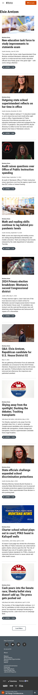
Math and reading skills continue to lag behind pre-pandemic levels (18, 225)
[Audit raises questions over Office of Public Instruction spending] (18, 150)
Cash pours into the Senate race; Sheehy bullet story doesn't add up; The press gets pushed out (18, 593)
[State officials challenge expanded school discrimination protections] (18, 454)
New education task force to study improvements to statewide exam (18, 44)
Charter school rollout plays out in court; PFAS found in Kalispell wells (18, 533)
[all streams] (35, 692)
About (6, 652)
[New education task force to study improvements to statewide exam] (18, 24)
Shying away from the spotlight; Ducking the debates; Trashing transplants (15, 410)
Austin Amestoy (6, 51)
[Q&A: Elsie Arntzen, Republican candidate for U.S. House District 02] (18, 333)
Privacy (6, 661)
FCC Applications (9, 669)
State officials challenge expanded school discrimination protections (17, 473)
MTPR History (8, 657)
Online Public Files (9, 670)
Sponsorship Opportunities (12, 659)
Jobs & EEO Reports (10, 672)
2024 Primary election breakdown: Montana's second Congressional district (15, 286)
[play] (3, 693)
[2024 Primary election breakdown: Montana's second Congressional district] (18, 266)
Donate (31, 3)
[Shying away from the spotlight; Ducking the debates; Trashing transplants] (18, 389)
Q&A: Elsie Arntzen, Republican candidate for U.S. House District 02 (16, 352)
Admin (6, 662)
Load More (19, 628)
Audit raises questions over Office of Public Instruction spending (18, 170)
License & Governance (10, 666)
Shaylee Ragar (6, 177)
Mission (6, 656)
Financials (7, 667)
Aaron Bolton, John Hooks (9, 541)
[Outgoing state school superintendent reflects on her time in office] (18, 84)
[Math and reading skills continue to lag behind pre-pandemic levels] (18, 206)
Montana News (6, 37)
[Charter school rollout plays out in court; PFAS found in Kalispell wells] (18, 514)
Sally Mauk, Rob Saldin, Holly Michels (12, 419)
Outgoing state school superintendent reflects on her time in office (17, 103)
